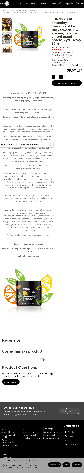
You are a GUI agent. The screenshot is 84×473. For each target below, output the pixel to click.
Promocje (55, 4)
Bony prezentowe (51, 432)
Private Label (49, 435)
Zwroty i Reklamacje (31, 438)
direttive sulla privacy (30, 470)
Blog (4, 455)
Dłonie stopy (30, 4)
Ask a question (10, 382)
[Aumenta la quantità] (53, 77)
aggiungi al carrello (66, 83)
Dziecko (44, 4)
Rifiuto (66, 465)
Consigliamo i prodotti (22, 351)
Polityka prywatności (7, 441)
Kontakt (26, 429)
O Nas (4, 429)
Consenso (77, 465)
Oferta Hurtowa (9, 432)
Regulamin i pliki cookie (9, 436)
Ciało (8, 4)
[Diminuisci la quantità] (61, 77)
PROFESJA (48, 429)
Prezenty (68, 4)
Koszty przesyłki (29, 432)
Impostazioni (54, 465)
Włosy (18, 4)
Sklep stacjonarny (51, 438)
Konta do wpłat (29, 435)
